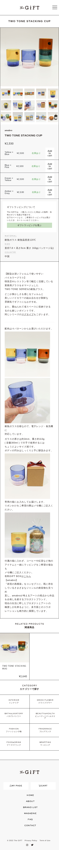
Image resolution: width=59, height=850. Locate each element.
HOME (30, 795)
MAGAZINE (30, 813)
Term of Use (45, 840)
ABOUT (30, 801)
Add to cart (50, 153)
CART (44, 786)
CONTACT (30, 826)
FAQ (30, 820)
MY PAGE (17, 786)
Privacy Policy (31, 840)
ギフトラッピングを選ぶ (29, 225)
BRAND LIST (30, 807)
